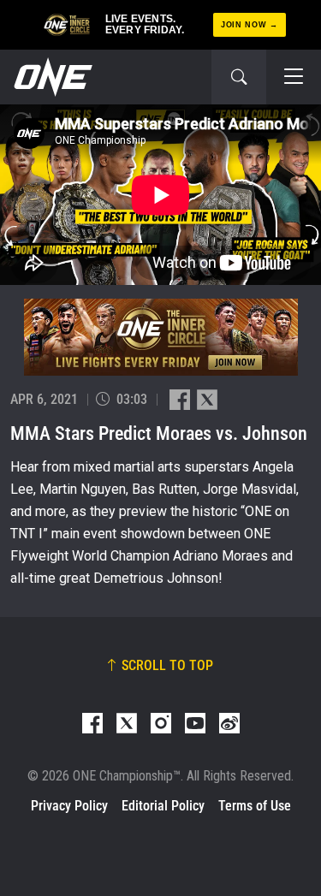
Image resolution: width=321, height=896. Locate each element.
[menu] (293, 77)
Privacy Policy (69, 806)
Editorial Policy (163, 806)
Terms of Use (254, 806)
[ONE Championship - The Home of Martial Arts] (51, 77)
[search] (238, 77)
